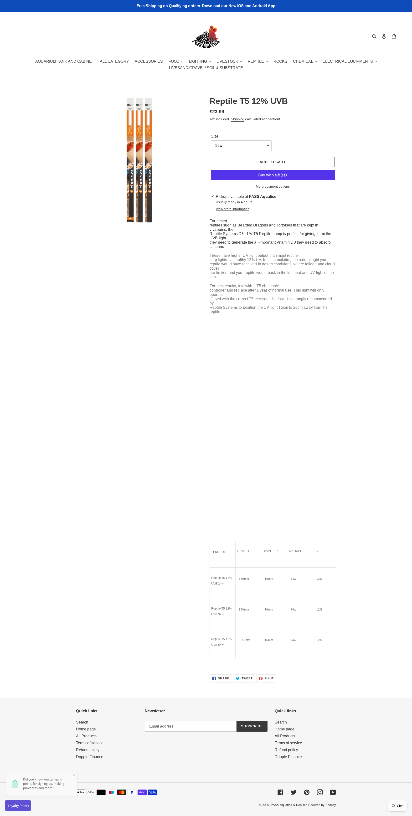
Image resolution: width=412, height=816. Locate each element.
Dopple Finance (89, 757)
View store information (232, 209)
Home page (86, 729)
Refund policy (87, 750)
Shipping (237, 119)
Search (82, 722)
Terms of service (89, 743)
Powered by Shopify (322, 805)
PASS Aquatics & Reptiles (289, 805)
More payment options (273, 186)
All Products (86, 736)
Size (214, 136)
